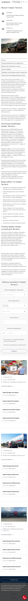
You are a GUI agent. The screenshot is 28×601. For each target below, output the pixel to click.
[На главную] (6, 2)
